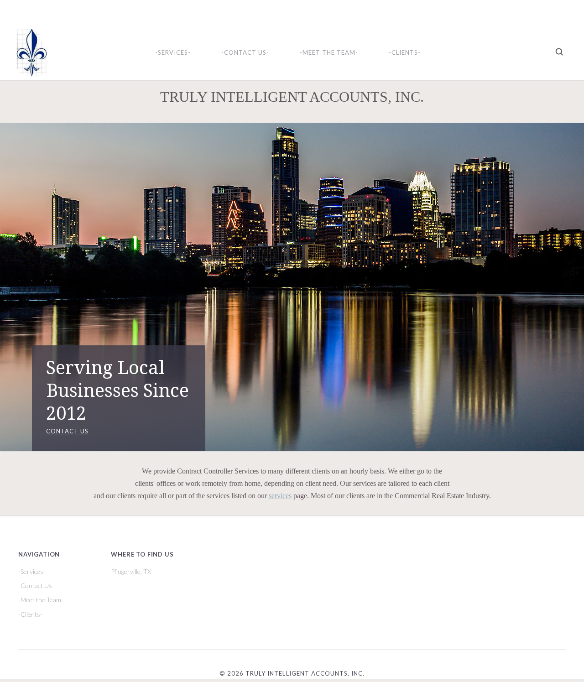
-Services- (173, 52)
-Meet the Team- (329, 52)
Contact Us (67, 431)
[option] (292, 287)
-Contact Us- (245, 52)
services (280, 496)
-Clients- (405, 52)
